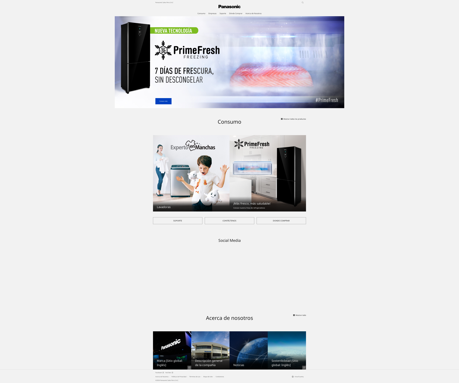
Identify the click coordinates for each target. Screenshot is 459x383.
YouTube (168, 373)
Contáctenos (220, 377)
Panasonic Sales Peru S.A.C (164, 2)
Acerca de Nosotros (162, 377)
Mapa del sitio (208, 377)
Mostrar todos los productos (294, 119)
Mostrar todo (301, 315)
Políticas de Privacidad (179, 377)
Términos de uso (194, 377)
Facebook (158, 373)
